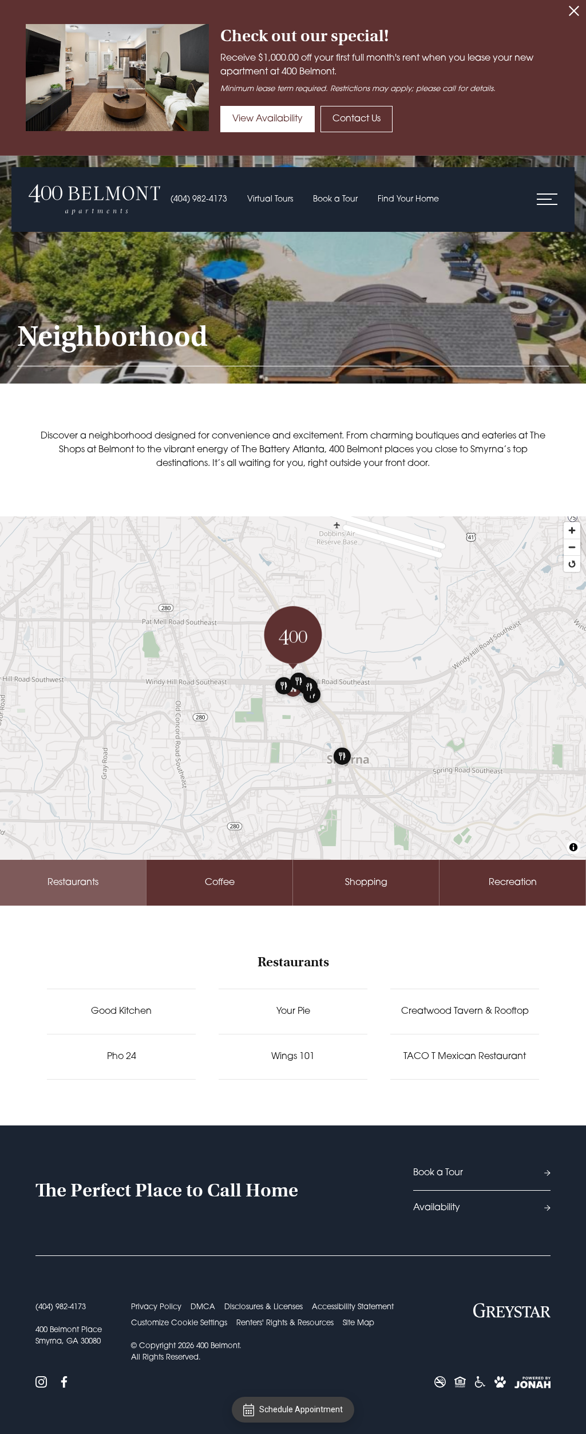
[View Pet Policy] (500, 1382)
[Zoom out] (572, 547)
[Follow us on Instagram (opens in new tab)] (41, 1382)
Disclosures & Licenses (263, 1307)
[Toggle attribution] (573, 847)
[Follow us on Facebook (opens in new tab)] (64, 1382)
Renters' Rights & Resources (285, 1323)
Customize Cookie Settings (179, 1323)
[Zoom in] (572, 530)
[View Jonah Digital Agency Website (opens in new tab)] (532, 1382)
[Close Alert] (574, 12)
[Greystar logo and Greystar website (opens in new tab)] (512, 1310)
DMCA (203, 1307)
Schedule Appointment (301, 1409)
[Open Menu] (547, 199)
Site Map (358, 1323)
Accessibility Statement (353, 1307)
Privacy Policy (156, 1307)
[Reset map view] (572, 563)
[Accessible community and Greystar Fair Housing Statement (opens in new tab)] (480, 1382)
